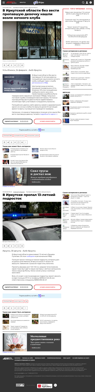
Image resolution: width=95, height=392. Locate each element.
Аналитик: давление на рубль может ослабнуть (80, 113)
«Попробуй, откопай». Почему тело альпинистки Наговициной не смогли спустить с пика (81, 202)
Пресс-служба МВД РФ (9, 61)
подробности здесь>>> (49, 114)
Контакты (17, 358)
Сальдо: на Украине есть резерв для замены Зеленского (80, 95)
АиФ (17, 241)
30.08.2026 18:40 (7, 192)
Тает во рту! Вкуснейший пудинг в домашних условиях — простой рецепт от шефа (80, 196)
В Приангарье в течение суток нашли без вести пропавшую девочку (19, 150)
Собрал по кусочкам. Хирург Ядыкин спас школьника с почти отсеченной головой (81, 209)
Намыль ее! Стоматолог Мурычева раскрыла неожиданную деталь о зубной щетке (81, 61)
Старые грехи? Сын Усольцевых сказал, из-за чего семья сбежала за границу (81, 215)
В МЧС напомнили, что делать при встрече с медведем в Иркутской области (77, 43)
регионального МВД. (40, 83)
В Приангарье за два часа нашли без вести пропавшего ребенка (49, 155)
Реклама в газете (40, 358)
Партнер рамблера (30, 385)
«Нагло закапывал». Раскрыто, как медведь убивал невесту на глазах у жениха (81, 85)
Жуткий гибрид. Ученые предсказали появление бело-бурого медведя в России (81, 221)
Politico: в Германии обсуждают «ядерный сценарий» (79, 101)
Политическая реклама (54, 358)
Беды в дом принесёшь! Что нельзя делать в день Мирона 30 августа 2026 (77, 14)
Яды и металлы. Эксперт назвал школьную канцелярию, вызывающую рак (80, 67)
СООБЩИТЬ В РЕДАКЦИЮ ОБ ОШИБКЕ (25, 360)
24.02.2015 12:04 (7, 7)
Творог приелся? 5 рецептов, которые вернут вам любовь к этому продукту (77, 28)
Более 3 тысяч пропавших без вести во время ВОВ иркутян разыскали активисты (19, 162)
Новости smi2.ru (9, 186)
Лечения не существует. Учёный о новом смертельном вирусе (80, 78)
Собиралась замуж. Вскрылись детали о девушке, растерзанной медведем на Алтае (80, 227)
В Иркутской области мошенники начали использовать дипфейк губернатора (20, 316)
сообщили (31, 256)
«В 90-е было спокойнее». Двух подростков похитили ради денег (80, 72)
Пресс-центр (66, 358)
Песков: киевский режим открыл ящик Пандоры (79, 120)
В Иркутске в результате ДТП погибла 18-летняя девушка (78, 36)
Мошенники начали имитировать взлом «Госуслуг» (80, 107)
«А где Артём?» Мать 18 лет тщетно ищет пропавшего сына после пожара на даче (81, 55)
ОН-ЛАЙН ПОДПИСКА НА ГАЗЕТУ (80, 358)
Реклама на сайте (27, 358)
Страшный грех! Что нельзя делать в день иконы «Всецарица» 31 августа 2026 (77, 21)
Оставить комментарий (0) (47, 121)
